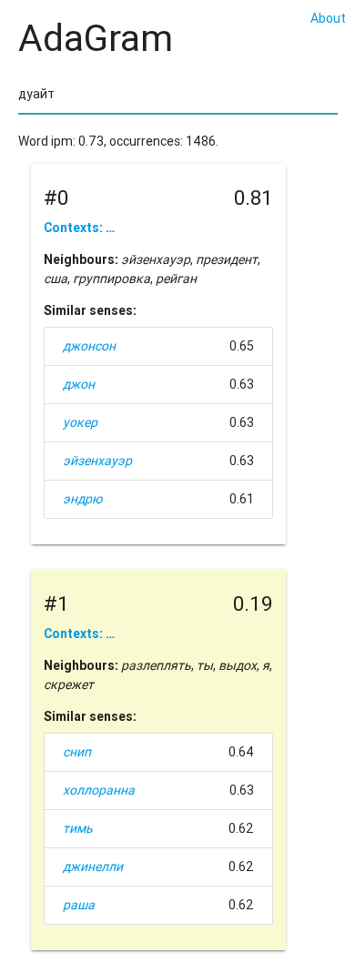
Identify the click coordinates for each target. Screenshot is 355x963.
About (328, 18)
